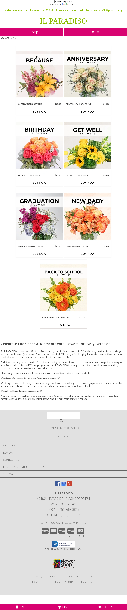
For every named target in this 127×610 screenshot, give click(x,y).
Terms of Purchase (64, 582)
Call (22, 607)
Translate (73, 4)
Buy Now (39, 111)
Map (65, 607)
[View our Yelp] (69, 485)
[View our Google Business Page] (63, 485)
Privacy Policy (41, 582)
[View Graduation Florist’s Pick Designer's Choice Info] (39, 216)
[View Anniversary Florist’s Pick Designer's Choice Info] (87, 74)
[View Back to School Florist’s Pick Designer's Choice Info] (63, 288)
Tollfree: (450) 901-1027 (64, 515)
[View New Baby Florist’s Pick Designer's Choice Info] (87, 216)
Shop (34, 32)
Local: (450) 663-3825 (63, 509)
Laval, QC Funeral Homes (49, 576)
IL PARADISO (63, 21)
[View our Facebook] (57, 485)
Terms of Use (87, 582)
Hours (107, 607)
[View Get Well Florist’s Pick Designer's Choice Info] (87, 145)
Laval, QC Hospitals (80, 576)
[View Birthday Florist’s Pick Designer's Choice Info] (39, 145)
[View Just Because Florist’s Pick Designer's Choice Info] (39, 74)
